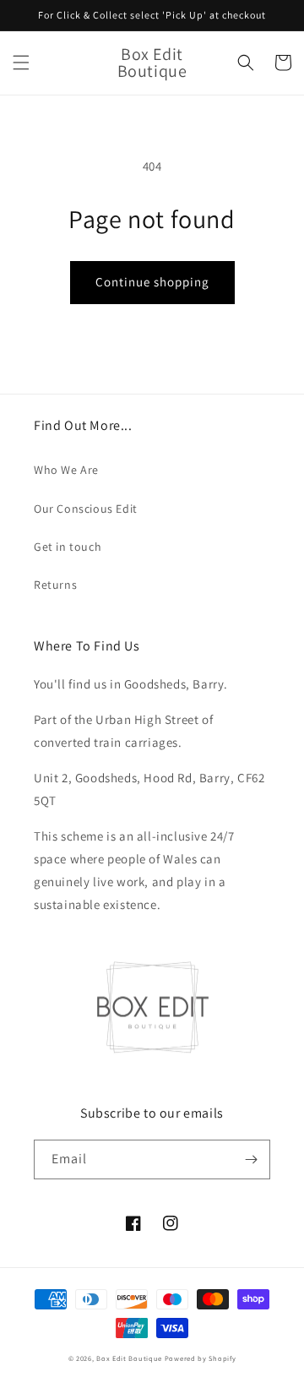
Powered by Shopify (200, 1358)
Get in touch (67, 546)
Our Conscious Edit (86, 508)
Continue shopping (152, 282)
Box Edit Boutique (129, 1358)
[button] (21, 62)
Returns (55, 584)
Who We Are (66, 469)
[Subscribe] (250, 1159)
